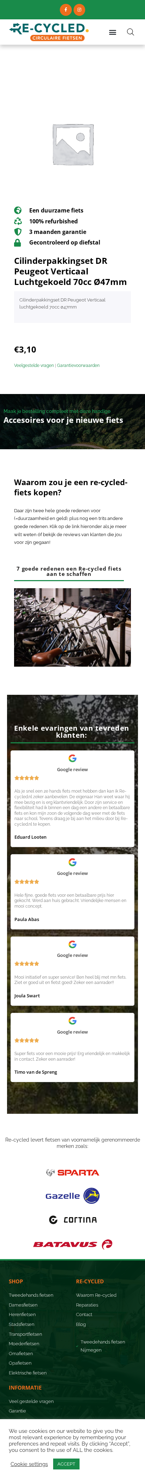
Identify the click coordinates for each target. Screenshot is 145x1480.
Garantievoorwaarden (78, 365)
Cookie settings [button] (29, 1464)
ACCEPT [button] (66, 1464)
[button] (113, 32)
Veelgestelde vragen (34, 365)
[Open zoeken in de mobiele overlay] (130, 32)
